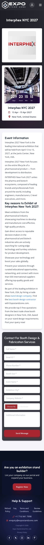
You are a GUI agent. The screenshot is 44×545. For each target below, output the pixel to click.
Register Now (22, 487)
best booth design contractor (22, 299)
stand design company (21, 295)
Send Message (22, 433)
